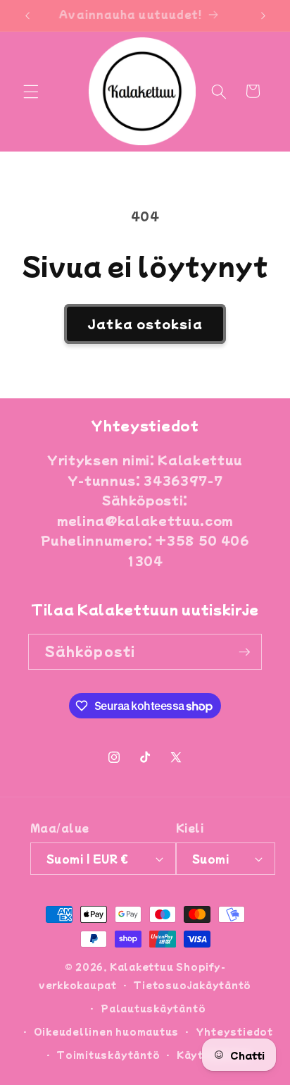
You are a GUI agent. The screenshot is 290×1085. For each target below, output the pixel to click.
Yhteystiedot (234, 1031)
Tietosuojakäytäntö (192, 985)
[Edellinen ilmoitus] (27, 15)
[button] (31, 91)
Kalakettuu (142, 966)
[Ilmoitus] (263, 15)
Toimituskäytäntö (108, 1054)
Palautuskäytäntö (153, 1008)
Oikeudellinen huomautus (106, 1031)
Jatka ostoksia (144, 323)
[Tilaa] (244, 652)
